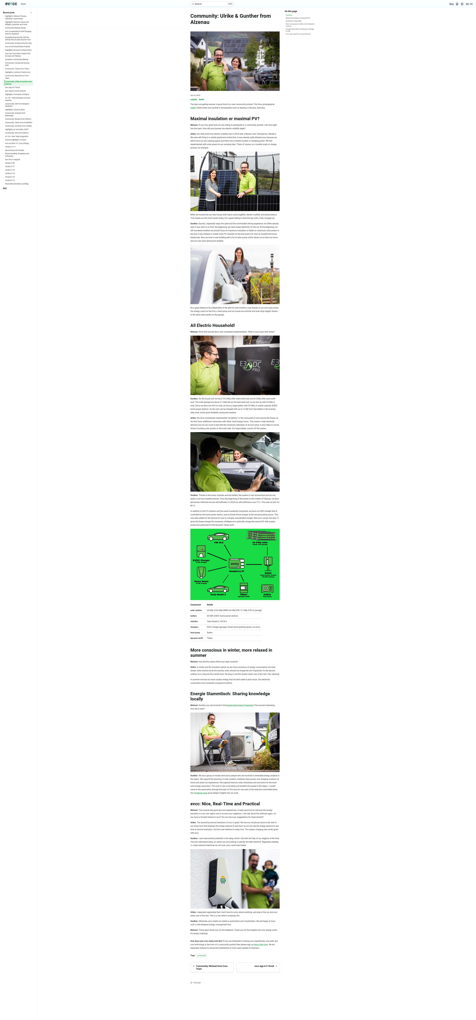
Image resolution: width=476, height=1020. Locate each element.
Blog (451, 4)
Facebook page (200, 793)
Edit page (197, 983)
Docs (23, 4)
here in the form (261, 944)
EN (467, 4)
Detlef (193, 108)
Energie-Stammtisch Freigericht (240, 705)
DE (471, 4)
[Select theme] (462, 4)
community (201, 955)
